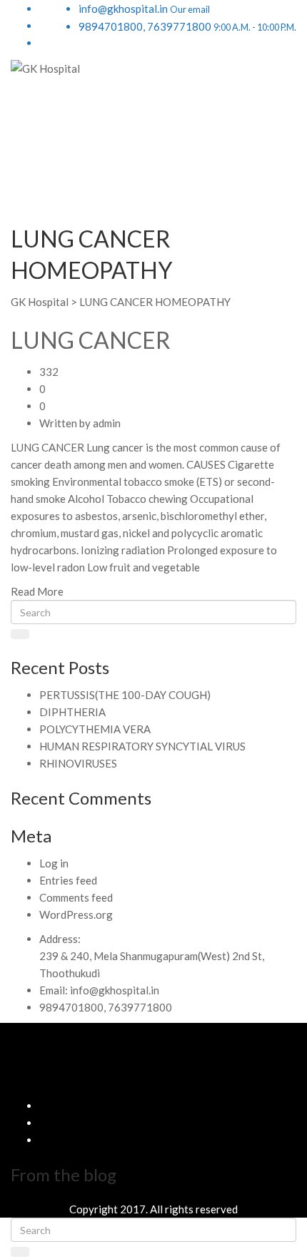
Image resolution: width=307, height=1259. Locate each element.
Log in (54, 863)
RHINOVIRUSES (78, 763)
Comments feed (76, 897)
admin (107, 423)
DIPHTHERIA (72, 711)
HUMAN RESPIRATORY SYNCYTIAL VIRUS (142, 746)
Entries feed (68, 880)
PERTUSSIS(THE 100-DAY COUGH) (125, 694)
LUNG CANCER (91, 340)
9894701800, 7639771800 (105, 1007)
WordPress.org (76, 914)
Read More (37, 591)
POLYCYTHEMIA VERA (95, 729)
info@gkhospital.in (114, 990)
